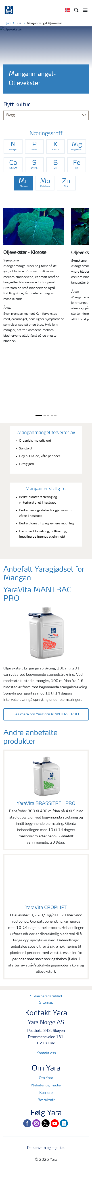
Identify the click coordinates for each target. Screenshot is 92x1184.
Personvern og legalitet (46, 1148)
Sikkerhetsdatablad (46, 996)
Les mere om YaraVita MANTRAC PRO (46, 714)
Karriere (46, 1093)
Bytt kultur (16, 105)
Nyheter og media (46, 1085)
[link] (13, 146)
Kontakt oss (46, 1053)
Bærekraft (46, 1100)
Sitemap (46, 1002)
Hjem (7, 23)
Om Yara (46, 1078)
